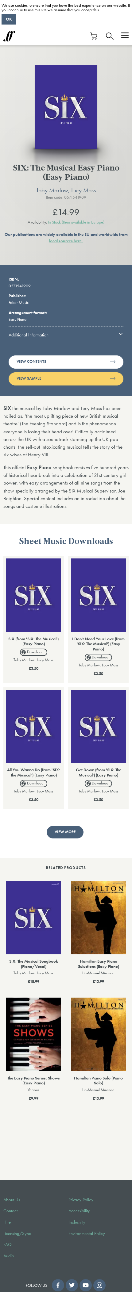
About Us (11, 1200)
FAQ (7, 1244)
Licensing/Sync (17, 1233)
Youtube (86, 1285)
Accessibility (79, 1211)
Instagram (99, 1285)
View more (65, 832)
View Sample (29, 378)
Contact (10, 1211)
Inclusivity (76, 1222)
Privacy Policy (80, 1200)
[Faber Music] (9, 36)
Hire (7, 1222)
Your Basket (94, 36)
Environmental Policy (86, 1233)
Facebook (58, 1285)
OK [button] (9, 19)
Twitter (72, 1285)
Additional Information (29, 335)
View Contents (31, 361)
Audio (8, 1256)
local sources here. (66, 240)
